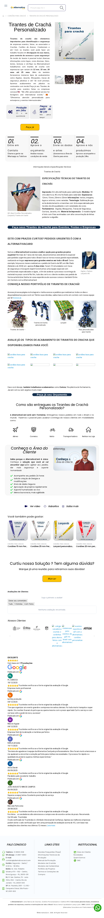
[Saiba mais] (63, 506)
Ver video (35, 506)
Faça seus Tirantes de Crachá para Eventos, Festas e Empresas (54, 227)
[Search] (56, 8)
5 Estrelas (19, 604)
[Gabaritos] (45, 506)
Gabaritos (53, 506)
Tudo (10, 604)
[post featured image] (18, 531)
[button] (74, 458)
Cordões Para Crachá (15, 544)
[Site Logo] (18, 8)
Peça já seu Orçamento (52, 394)
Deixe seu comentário (17, 600)
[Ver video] (26, 506)
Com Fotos (29, 604)
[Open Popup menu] (5, 6)
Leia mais (51, 825)
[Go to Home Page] (3, 16)
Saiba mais (72, 506)
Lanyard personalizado (64, 546)
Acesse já (17, 298)
